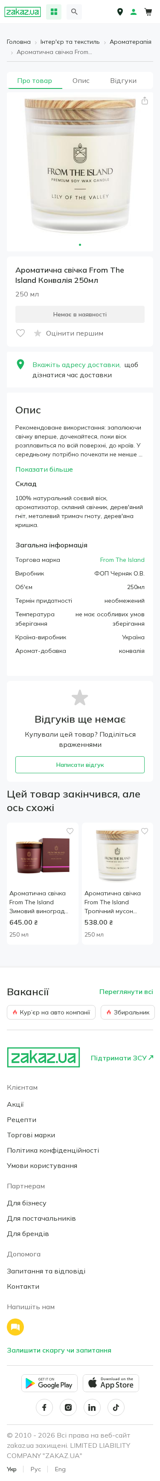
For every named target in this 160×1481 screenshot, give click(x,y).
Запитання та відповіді (46, 1271)
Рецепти (21, 1119)
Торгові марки (31, 1135)
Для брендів (28, 1233)
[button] (144, 100)
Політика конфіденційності (53, 1150)
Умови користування (42, 1165)
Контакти (23, 1286)
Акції (15, 1104)
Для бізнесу (27, 1203)
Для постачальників (41, 1218)
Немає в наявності (80, 314)
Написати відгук (80, 765)
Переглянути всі (126, 991)
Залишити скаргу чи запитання (59, 1350)
